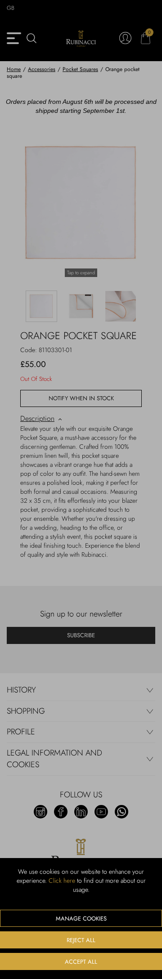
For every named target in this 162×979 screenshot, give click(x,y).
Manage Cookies (81, 918)
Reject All (81, 940)
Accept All (81, 961)
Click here (62, 880)
